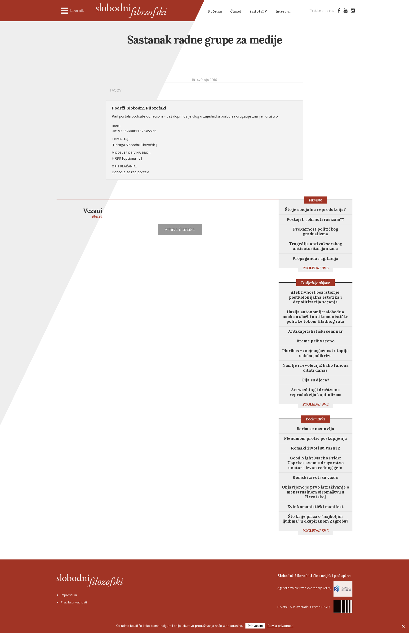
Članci (235, 11)
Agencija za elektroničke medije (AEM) (304, 588)
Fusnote (315, 200)
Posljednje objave (315, 282)
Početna (215, 11)
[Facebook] (339, 10)
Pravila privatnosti (74, 602)
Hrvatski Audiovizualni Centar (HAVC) (303, 607)
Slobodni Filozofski (131, 10)
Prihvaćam (255, 626)
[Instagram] (353, 10)
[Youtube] (345, 10)
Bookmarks (315, 419)
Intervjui (283, 11)
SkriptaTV (258, 11)
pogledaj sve (315, 268)
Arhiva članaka (180, 229)
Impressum (69, 595)
